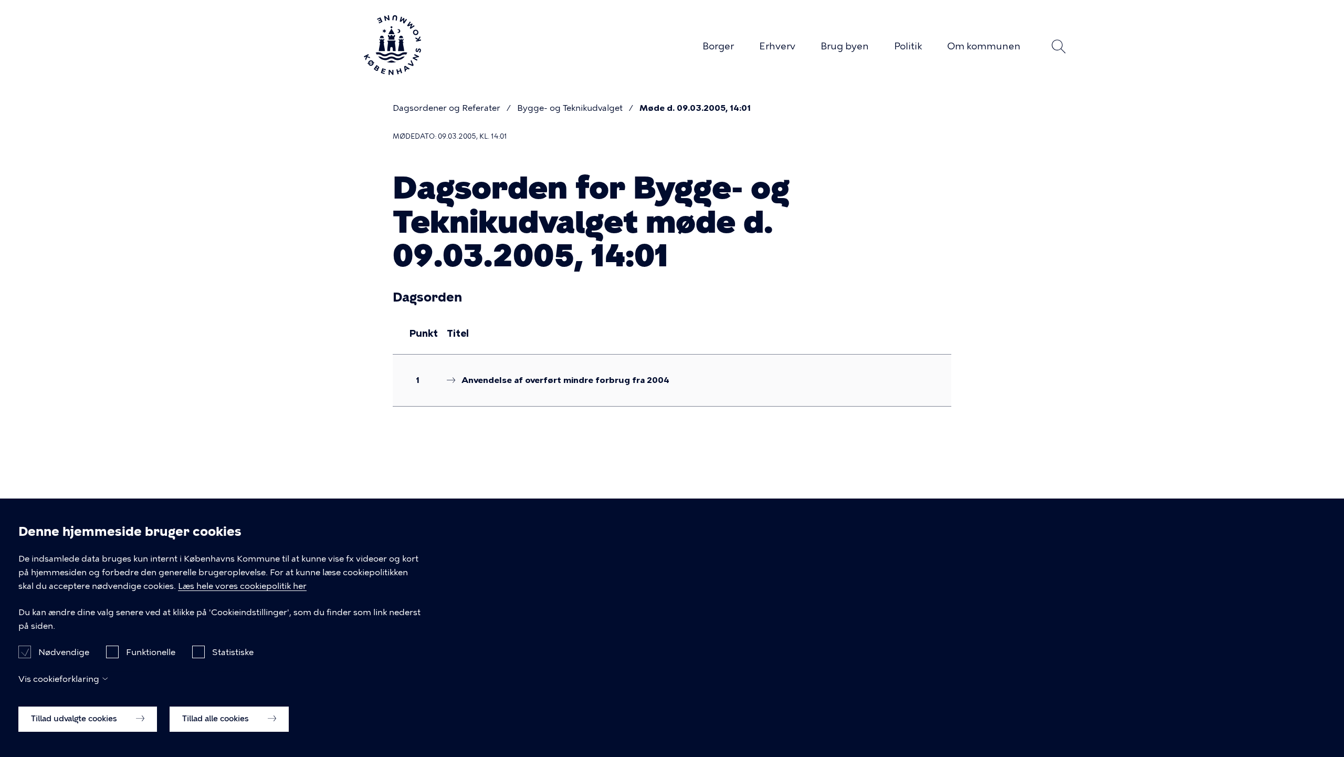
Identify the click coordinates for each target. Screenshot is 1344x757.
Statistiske (233, 652)
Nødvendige (63, 652)
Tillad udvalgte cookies (75, 718)
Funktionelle (150, 652)
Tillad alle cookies (216, 718)
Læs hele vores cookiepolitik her (242, 586)
